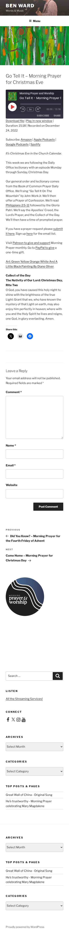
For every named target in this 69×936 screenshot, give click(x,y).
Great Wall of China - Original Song (29, 795)
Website (11, 485)
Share (57, 115)
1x (30, 109)
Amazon (26, 139)
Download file (15, 121)
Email (11, 465)
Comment (14, 392)
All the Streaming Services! (24, 699)
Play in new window (39, 121)
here (29, 233)
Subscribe (43, 115)
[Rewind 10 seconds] (22, 109)
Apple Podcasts (44, 139)
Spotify (35, 144)
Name (11, 445)
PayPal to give (44, 247)
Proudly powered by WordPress (25, 926)
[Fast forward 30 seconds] (40, 109)
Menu (36, 21)
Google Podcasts (17, 144)
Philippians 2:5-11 (17, 205)
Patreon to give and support (31, 243)
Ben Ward (20, 5)
